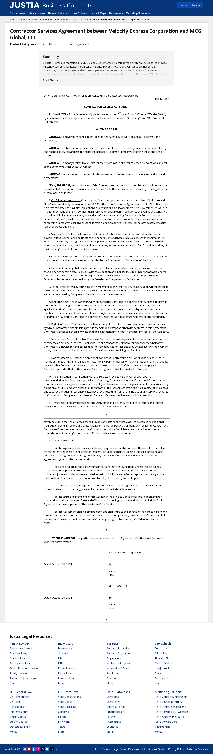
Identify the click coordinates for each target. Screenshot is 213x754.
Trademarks (113, 721)
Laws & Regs (98, 13)
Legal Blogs (113, 701)
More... (14, 683)
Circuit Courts (18, 716)
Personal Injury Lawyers (24, 678)
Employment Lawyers (22, 663)
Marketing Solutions (138, 13)
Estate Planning (67, 668)
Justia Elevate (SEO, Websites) (172, 711)
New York (64, 721)
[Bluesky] (47, 749)
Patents (111, 716)
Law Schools (80, 13)
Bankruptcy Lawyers (22, 648)
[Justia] (24, 5)
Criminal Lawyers (20, 658)
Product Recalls (115, 711)
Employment (113, 658)
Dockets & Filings (20, 726)
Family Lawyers (18, 673)
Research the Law (58, 13)
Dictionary (161, 648)
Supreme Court (19, 711)
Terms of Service (157, 749)
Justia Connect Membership (171, 696)
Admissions (161, 653)
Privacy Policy (176, 749)
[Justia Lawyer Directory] (56, 749)
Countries (112, 726)
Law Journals (162, 668)
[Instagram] (38, 749)
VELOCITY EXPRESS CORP (64, 19)
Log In (183, 5)
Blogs (158, 673)
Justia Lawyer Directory (168, 701)
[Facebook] (34, 749)
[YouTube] (29, 749)
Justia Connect (102, 749)
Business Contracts (37, 19)
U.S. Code (15, 701)
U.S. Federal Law (21, 692)
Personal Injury (67, 678)
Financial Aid (162, 658)
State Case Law (67, 706)
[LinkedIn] (25, 749)
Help (143, 749)
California (64, 711)
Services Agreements (78, 44)
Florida (62, 716)
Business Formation (118, 648)
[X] (52, 749)
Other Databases (118, 692)
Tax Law (111, 678)
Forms (22, 19)
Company (133, 749)
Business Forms (115, 706)
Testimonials (162, 726)
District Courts (18, 721)
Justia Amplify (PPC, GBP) (169, 716)
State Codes (65, 701)
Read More (49, 80)
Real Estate (112, 673)
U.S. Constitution (19, 696)
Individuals (65, 643)
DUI (60, 663)
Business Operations (50, 44)
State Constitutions (69, 696)
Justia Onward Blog (166, 721)
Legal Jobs (112, 696)
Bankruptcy (65, 648)
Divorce (62, 658)
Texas (61, 726)
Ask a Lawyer (37, 13)
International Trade (118, 668)
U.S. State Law (68, 692)
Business (112, 643)
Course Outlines (164, 663)
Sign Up (196, 5)
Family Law (64, 673)
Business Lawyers (20, 653)
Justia (13, 19)
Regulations (17, 706)
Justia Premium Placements (171, 706)
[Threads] (43, 749)
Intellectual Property (118, 663)
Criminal (63, 653)
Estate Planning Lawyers (24, 668)
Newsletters (116, 13)
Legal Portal (119, 749)
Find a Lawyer (18, 13)
